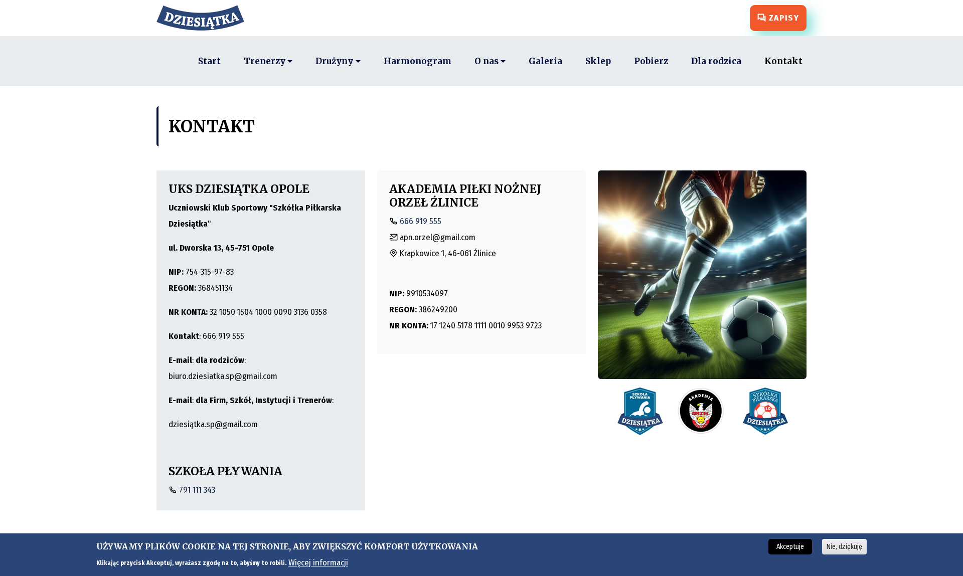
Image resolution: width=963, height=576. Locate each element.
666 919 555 (420, 221)
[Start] (204, 18)
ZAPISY (782, 18)
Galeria (545, 61)
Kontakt (783, 61)
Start (209, 61)
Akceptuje (790, 546)
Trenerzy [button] (264, 61)
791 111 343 (197, 490)
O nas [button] (486, 61)
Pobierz (651, 61)
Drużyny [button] (334, 61)
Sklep (598, 61)
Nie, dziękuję (844, 546)
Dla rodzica (716, 61)
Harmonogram (417, 61)
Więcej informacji (318, 562)
